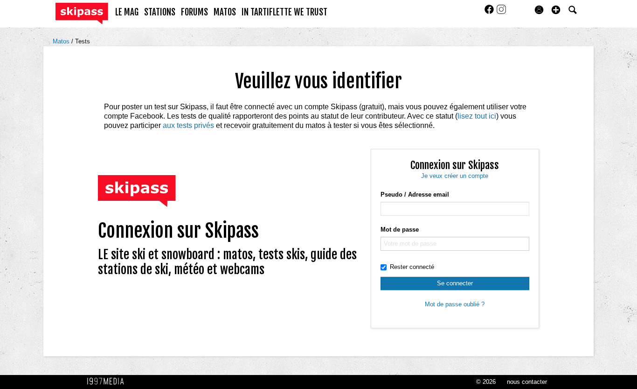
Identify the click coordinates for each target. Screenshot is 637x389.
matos (225, 12)
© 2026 (486, 381)
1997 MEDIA (108, 381)
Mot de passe (400, 229)
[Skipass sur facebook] (490, 12)
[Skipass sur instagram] (501, 12)
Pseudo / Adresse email (415, 194)
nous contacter (527, 381)
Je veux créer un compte (454, 175)
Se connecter (455, 283)
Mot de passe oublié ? (455, 304)
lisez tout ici (476, 116)
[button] (556, 10)
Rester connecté (412, 266)
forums (194, 12)
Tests (82, 41)
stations (159, 12)
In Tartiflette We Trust (284, 12)
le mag (126, 12)
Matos (62, 41)
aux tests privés (188, 125)
